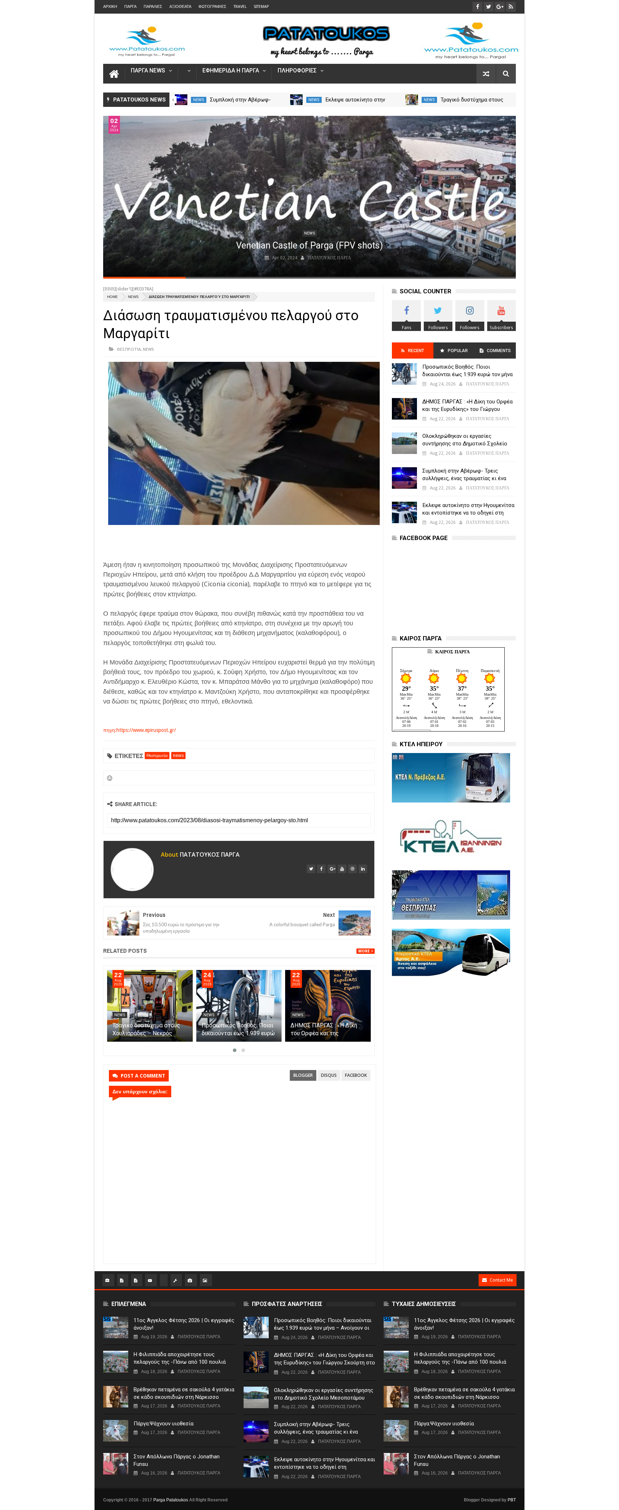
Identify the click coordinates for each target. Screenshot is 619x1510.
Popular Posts (457, 353)
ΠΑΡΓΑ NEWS (148, 71)
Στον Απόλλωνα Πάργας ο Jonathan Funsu (177, 1460)
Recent (416, 350)
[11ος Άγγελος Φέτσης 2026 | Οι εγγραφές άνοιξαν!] (115, 1327)
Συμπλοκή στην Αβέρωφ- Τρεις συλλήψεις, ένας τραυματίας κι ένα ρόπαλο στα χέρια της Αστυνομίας (464, 478)
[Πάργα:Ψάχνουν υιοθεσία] (115, 1431)
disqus (329, 1075)
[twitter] (311, 869)
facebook (356, 1075)
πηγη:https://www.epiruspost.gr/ (139, 730)
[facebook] (321, 869)
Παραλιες (153, 6)
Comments (499, 350)
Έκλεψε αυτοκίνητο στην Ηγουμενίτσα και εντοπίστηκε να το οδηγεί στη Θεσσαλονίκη (468, 513)
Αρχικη (110, 6)
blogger (303, 1075)
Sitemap (261, 6)
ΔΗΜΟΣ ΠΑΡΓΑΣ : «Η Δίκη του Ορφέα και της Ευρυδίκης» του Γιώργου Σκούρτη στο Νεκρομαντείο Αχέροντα (467, 409)
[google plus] (331, 869)
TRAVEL (240, 6)
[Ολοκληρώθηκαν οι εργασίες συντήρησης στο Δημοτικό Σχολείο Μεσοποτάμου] (404, 443)
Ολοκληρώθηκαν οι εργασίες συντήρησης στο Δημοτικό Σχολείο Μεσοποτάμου (464, 443)
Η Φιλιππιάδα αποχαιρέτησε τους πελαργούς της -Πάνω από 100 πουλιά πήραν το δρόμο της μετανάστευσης (180, 1362)
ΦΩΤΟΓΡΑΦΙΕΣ (212, 6)
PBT (512, 1499)
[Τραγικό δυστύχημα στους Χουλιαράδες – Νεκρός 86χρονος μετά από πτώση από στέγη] (412, 99)
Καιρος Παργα (452, 651)
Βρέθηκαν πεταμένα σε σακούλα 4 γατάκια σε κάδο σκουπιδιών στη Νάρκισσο (184, 1393)
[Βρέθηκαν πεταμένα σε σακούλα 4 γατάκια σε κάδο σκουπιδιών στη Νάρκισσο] (115, 1396)
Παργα (130, 6)
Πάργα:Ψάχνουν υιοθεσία (163, 1423)
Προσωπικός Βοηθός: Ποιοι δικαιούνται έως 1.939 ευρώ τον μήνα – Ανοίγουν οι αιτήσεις (467, 374)
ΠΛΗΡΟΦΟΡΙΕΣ (297, 71)
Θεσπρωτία (129, 349)
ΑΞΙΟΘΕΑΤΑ (180, 6)
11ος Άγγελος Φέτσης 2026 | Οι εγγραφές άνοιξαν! (184, 1324)
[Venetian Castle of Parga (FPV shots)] (309, 196)
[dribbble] (352, 869)
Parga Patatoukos (170, 1499)
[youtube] (342, 869)
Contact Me (501, 1280)
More (364, 951)
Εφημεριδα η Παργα (230, 71)
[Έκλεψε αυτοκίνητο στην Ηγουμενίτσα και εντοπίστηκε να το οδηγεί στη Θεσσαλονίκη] (296, 99)
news (198, 100)
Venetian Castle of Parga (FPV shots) (309, 245)
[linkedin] (363, 869)
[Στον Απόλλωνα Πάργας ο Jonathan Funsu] (115, 1464)
